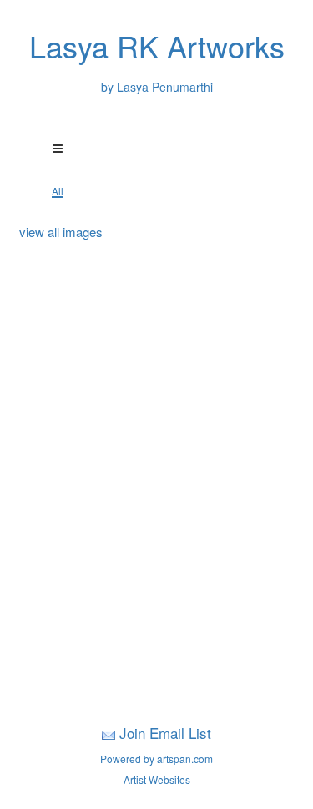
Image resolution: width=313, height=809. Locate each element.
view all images (61, 231)
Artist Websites (157, 779)
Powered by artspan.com (156, 758)
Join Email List (165, 732)
